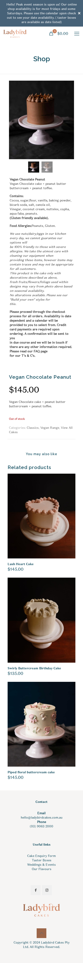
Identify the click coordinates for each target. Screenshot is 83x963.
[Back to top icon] (41, 933)
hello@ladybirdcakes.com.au (41, 818)
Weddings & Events (41, 865)
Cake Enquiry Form (41, 856)
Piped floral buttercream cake (31, 772)
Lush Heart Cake (21, 564)
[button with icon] (36, 890)
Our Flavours (41, 869)
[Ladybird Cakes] (15, 33)
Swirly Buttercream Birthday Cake (34, 668)
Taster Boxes (41, 860)
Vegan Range (49, 428)
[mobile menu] (77, 33)
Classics (33, 428)
